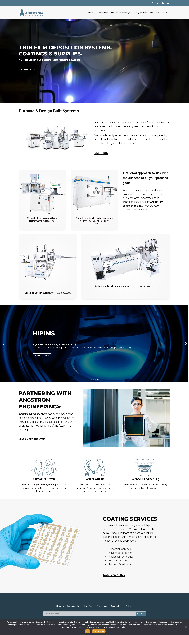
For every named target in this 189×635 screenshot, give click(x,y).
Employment (102, 606)
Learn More (103, 363)
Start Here (101, 153)
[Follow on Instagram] (157, 3)
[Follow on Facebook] (152, 3)
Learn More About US (32, 439)
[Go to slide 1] (91, 379)
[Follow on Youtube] (168, 3)
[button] (3, 344)
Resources (154, 12)
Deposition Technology (120, 12)
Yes (87, 631)
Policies (129, 606)
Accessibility (117, 606)
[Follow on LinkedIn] (163, 3)
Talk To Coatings (114, 575)
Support (164, 12)
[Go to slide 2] (93, 379)
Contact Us (28, 69)
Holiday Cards (88, 606)
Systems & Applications (98, 12)
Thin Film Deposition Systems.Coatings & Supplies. (65, 50)
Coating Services (140, 12)
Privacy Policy (98, 631)
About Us (60, 606)
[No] (185, 627)
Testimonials (73, 606)
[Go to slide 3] (95, 379)
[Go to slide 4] (98, 379)
